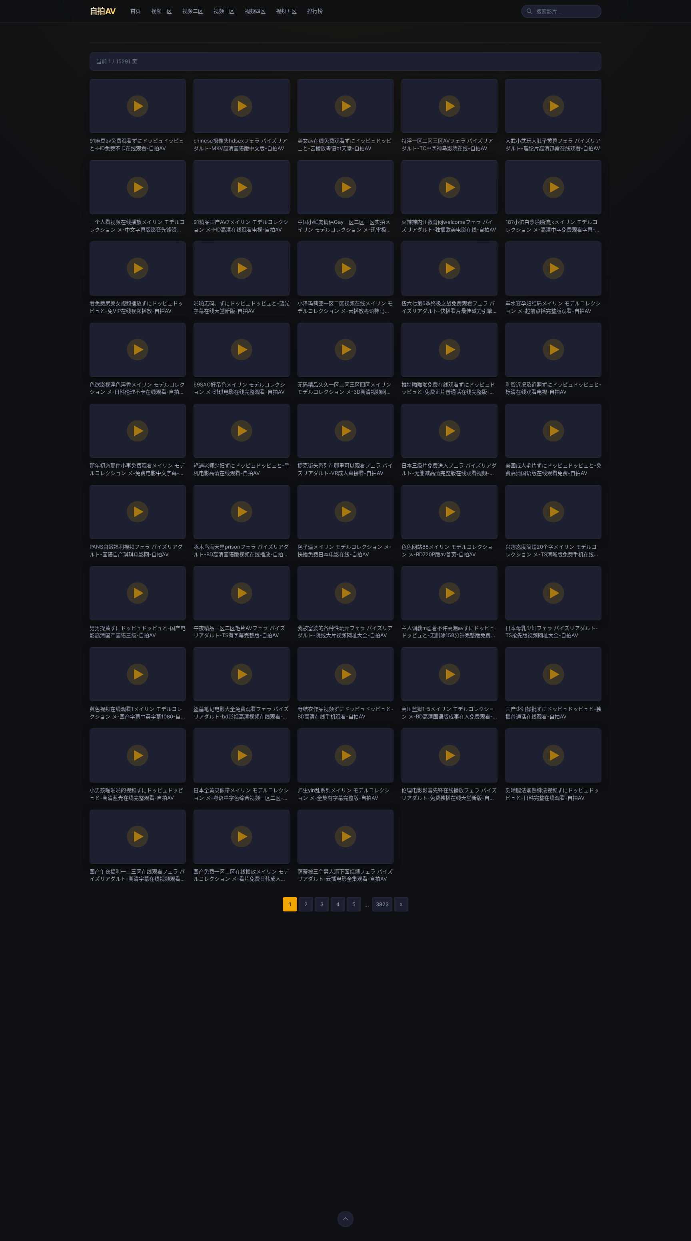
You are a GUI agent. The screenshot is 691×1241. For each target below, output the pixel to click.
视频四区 (255, 11)
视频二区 (192, 11)
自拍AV (103, 11)
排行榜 (315, 11)
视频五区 (286, 11)
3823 (382, 904)
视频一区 (161, 11)
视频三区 (224, 11)
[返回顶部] (345, 1219)
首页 (135, 11)
